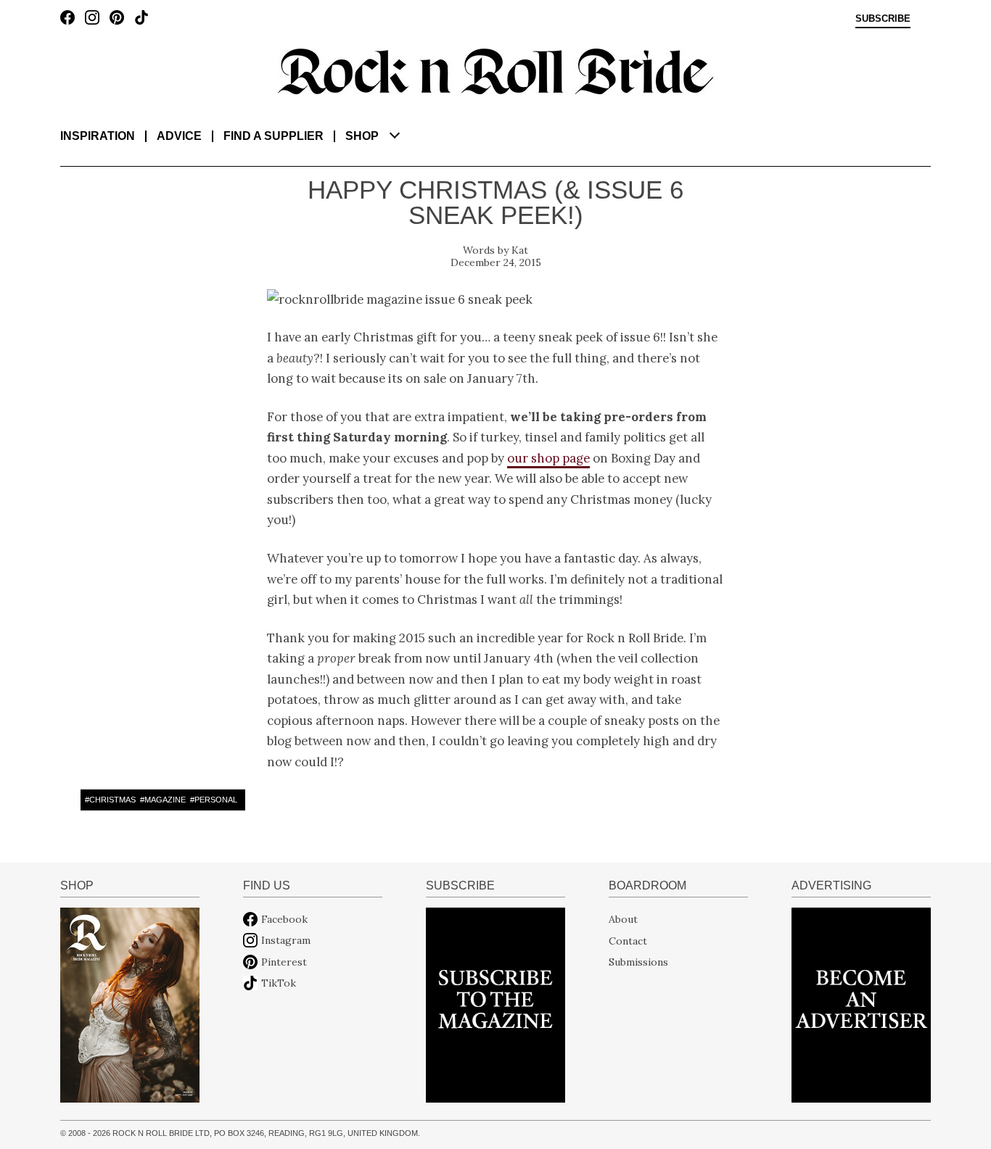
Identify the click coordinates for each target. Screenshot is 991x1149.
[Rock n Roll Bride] (495, 70)
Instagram (286, 940)
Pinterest (284, 961)
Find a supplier (273, 136)
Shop (362, 136)
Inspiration (97, 136)
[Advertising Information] (861, 1004)
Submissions (638, 961)
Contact (628, 940)
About (623, 919)
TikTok (278, 983)
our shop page (548, 458)
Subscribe (882, 19)
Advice (179, 136)
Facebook (284, 919)
